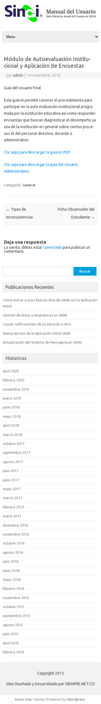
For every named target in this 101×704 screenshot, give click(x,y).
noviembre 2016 (16, 534)
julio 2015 (10, 634)
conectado (52, 247)
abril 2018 (11, 425)
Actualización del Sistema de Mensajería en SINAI (42, 342)
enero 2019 (12, 398)
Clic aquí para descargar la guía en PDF (37, 152)
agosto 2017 (13, 462)
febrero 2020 (13, 380)
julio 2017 (10, 471)
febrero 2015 (13, 652)
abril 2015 (11, 643)
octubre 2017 (13, 443)
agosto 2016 (13, 552)
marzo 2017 (12, 498)
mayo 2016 (11, 579)
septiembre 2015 (16, 616)
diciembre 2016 (15, 525)
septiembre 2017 (16, 452)
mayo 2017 (11, 489)
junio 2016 (11, 570)
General (28, 185)
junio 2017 (11, 480)
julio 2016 (10, 561)
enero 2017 (12, 516)
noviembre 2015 (16, 598)
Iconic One (23, 699)
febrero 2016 (13, 588)
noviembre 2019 (16, 389)
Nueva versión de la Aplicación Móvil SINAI (36, 333)
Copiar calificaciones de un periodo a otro (37, 324)
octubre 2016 (13, 543)
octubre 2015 (13, 607)
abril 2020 (11, 371)
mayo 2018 (11, 416)
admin (18, 75)
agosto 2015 (13, 625)
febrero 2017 (13, 507)
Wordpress (76, 699)
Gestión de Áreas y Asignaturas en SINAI (35, 315)
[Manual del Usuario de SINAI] (50, 20)
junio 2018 (11, 407)
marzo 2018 (12, 435)
